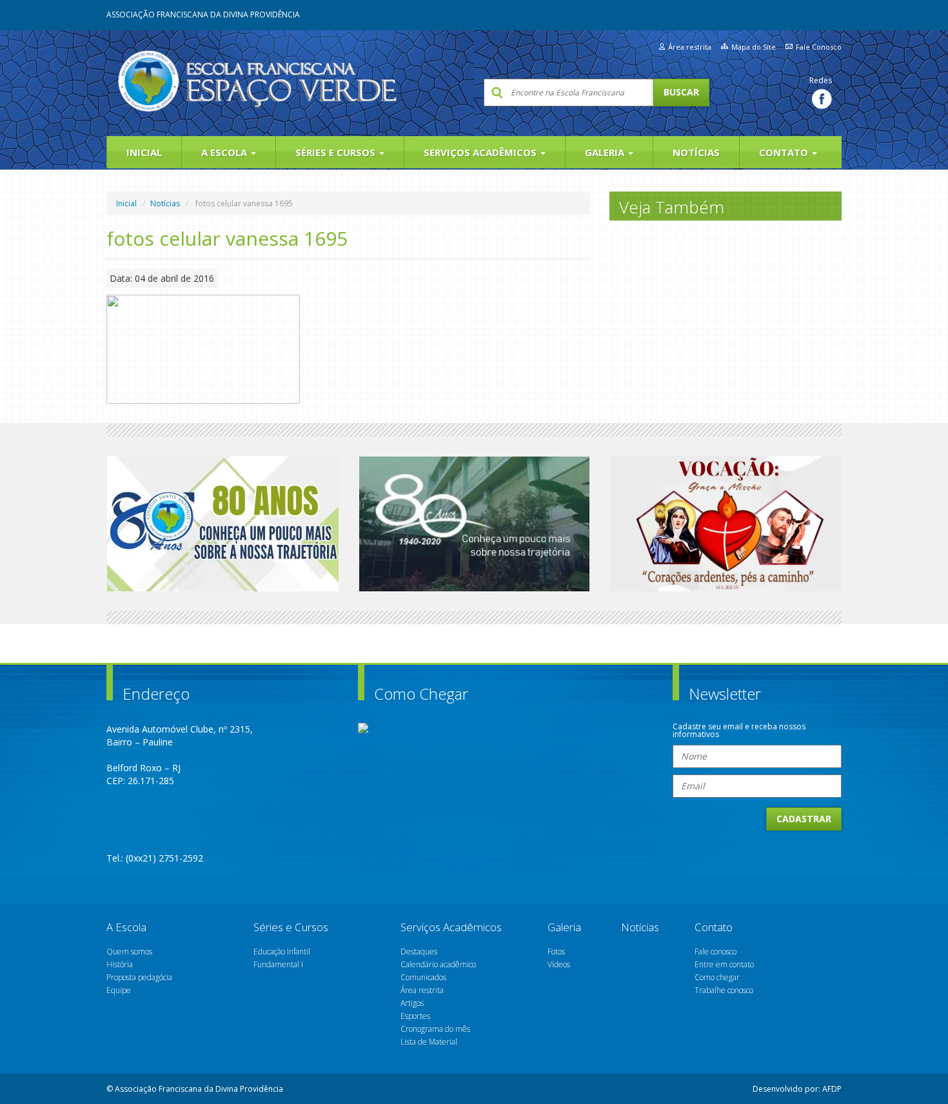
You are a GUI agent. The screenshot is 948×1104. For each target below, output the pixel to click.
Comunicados (423, 977)
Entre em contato (724, 964)
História (119, 964)
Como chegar (717, 977)
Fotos (556, 951)
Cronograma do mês (435, 1028)
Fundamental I (278, 964)
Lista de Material (428, 1041)
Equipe (118, 990)
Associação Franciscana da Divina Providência (203, 14)
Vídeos (559, 964)
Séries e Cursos (336, 152)
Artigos (412, 1003)
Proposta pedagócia (139, 977)
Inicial (144, 152)
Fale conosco (715, 951)
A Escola (225, 152)
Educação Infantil (281, 951)
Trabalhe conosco (724, 990)
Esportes (415, 1015)
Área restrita (689, 47)
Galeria (606, 152)
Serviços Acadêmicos (481, 152)
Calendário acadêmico (438, 964)
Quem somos (129, 951)
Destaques (418, 951)
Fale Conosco (819, 47)
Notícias (696, 152)
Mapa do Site (753, 47)
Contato (785, 152)
